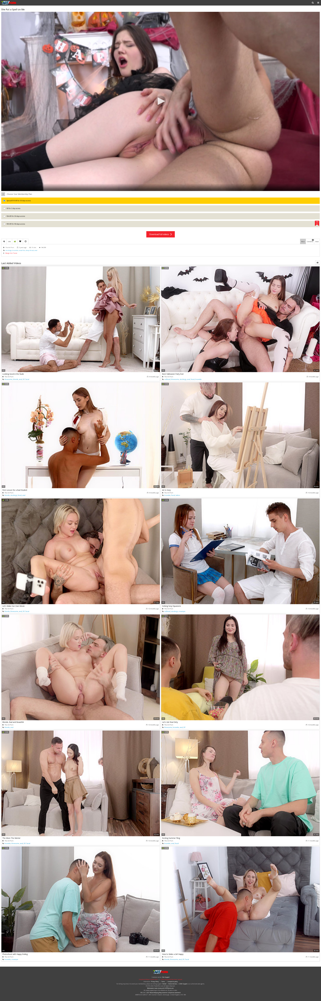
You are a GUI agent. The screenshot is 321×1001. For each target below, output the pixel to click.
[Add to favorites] (20, 241)
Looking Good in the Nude (13, 374)
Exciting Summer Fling (171, 838)
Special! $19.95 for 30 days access (18, 201)
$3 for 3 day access (13, 208)
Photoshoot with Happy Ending (15, 954)
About (303, 241)
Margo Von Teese (11, 253)
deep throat (30, 250)
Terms (163, 981)
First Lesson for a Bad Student (14, 490)
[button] (160, 101)
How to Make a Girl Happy (172, 954)
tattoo (178, 495)
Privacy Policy (155, 981)
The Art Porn (9, 3)
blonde (15, 379)
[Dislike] (4, 241)
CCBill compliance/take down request (171, 979)
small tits (22, 250)
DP (24, 379)
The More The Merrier (11, 838)
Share (317, 241)
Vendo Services (172, 984)
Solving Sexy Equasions (171, 606)
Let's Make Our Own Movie (13, 606)
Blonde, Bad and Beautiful (13, 722)
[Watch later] (25, 241)
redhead (167, 379)
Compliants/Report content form (148, 979)
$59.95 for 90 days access (162, 223)
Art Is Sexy (166, 490)
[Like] (15, 241)
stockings (8, 250)
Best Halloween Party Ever (173, 374)
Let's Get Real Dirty (170, 722)
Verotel (164, 984)
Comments (310, 240)
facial (27, 379)
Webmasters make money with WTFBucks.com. (160, 988)
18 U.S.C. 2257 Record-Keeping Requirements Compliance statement (160, 992)
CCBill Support (183, 984)
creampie (182, 611)
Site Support (166, 977)
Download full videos (159, 234)
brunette (15, 250)
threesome (8, 379)
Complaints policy (172, 981)
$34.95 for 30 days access (15, 216)
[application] (160, 101)
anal (35, 250)
